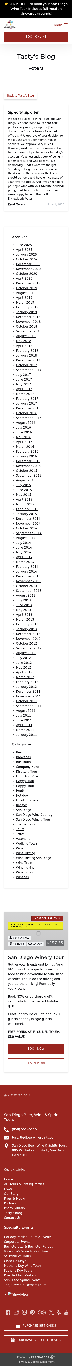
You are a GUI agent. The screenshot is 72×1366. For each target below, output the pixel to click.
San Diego (23, 810)
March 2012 (25, 677)
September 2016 (29, 418)
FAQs (8, 1189)
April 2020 (24, 278)
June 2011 (24, 720)
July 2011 (23, 715)
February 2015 (27, 509)
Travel (21, 834)
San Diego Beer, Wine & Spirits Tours (39, 1145)
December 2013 (28, 576)
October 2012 (26, 643)
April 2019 (24, 298)
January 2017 (26, 403)
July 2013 (23, 600)
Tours (20, 829)
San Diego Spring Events (22, 1280)
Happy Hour (25, 781)
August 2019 (26, 293)
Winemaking (25, 867)
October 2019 (26, 288)
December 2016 (28, 408)
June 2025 (24, 245)
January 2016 (26, 456)
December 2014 (28, 519)
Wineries (22, 877)
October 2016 (26, 413)
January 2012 (26, 687)
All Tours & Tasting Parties (24, 1184)
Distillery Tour (26, 771)
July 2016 (23, 427)
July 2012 (23, 658)
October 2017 (26, 365)
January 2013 (26, 629)
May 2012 (23, 667)
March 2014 (25, 562)
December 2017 (28, 360)
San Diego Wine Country (34, 815)
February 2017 (27, 399)
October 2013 (26, 586)
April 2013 (24, 615)
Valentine (23, 839)
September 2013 (29, 591)
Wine (19, 848)
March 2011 (25, 730)
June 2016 (24, 432)
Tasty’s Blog (19, 1095)
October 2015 (26, 471)
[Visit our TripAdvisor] (42, 1312)
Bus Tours (23, 762)
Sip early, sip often (23, 112)
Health (21, 791)
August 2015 (26, 480)
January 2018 (26, 355)
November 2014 (28, 523)
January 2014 (26, 571)
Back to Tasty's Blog (20, 95)
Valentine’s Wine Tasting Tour (26, 1251)
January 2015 (26, 514)
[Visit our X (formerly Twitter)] (51, 1312)
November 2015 (28, 466)
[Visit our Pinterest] (32, 1312)
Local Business (27, 800)
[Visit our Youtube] (66, 1312)
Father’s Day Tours (18, 1270)
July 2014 (23, 543)
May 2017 (23, 384)
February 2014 (27, 567)
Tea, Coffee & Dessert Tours (25, 1285)
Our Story (11, 1194)
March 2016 (25, 447)
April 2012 (24, 672)
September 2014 (29, 533)
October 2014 (26, 528)
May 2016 (23, 437)
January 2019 (26, 312)
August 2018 (26, 336)
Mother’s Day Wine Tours (22, 1266)
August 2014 (26, 538)
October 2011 (26, 701)
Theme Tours (25, 824)
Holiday (22, 795)
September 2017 (29, 370)
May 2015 (23, 495)
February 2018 (27, 351)
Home (8, 1179)
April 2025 (24, 250)
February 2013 (27, 624)
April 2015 (24, 499)
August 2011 (26, 711)
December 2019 (28, 283)
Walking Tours (26, 843)
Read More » (16, 204)
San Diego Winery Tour (33, 819)
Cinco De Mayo (15, 1261)
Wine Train (24, 863)
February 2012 (27, 682)
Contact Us (12, 1218)
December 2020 (28, 264)
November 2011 (28, 696)
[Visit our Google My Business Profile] (16, 1312)
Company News (27, 767)
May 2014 (23, 552)
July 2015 (23, 485)
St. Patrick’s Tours (17, 1256)
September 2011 (29, 706)
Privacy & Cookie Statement (36, 1362)
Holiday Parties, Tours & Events (27, 1237)
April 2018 (24, 346)
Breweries (23, 757)
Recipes (21, 805)
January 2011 (26, 735)
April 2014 (24, 557)
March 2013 (25, 619)
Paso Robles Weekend (20, 1275)
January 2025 (26, 254)
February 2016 (27, 451)
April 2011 (24, 725)
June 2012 (24, 663)
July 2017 (23, 375)
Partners (10, 1203)
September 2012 (29, 648)
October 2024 (26, 259)
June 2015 (24, 490)
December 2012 (28, 634)
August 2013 (26, 595)
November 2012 (28, 639)
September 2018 (29, 331)
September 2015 (29, 475)
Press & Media (14, 1198)
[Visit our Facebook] (8, 1312)
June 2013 (24, 605)
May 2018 (23, 341)
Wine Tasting (25, 853)
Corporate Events (17, 1242)
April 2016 (24, 442)
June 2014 (24, 547)
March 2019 (25, 302)
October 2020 (26, 274)
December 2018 (28, 317)
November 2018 (28, 322)
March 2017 (25, 394)
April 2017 (24, 389)
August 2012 (26, 653)
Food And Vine (27, 776)
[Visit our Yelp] (59, 1312)
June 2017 (24, 379)
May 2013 (23, 610)
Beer (19, 752)
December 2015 (28, 461)
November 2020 (28, 269)
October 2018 (26, 326)
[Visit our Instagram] (24, 1312)
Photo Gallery (14, 1208)
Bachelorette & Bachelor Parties (28, 1246)
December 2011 (28, 691)
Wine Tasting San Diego (33, 858)
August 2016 (26, 423)
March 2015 (25, 504)
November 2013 (28, 581)
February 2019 (27, 307)
